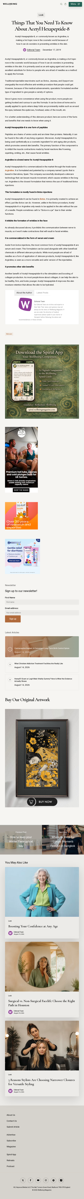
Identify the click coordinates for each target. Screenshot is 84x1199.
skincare (9, 334)
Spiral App (11, 1154)
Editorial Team (33, 49)
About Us (11, 1115)
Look (41, 15)
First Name (10, 597)
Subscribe (11, 1140)
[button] (75, 4)
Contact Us (12, 1121)
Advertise (11, 1134)
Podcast (10, 1166)
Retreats (10, 1160)
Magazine (11, 1146)
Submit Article (13, 1126)
